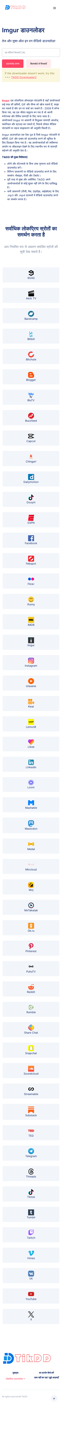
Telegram (31, 1156)
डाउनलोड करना (12, 63)
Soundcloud (31, 1073)
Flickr (31, 584)
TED (31, 1135)
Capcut (31, 441)
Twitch (31, 1237)
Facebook (31, 543)
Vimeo (31, 1258)
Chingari (31, 461)
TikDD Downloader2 (24, 77)
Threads (31, 1176)
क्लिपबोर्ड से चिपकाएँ (38, 63)
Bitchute (31, 359)
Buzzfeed (31, 420)
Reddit (31, 992)
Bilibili (31, 339)
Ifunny (31, 604)
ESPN (31, 522)
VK (31, 1278)
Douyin (31, 502)
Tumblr (31, 1217)
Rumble (31, 1012)
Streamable (31, 1094)
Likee (31, 746)
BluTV (31, 400)
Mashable (31, 807)
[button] (15, 1379)
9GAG (31, 278)
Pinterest (31, 951)
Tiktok (31, 1197)
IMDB (31, 624)
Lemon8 (31, 727)
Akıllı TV (31, 298)
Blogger (31, 379)
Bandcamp (31, 318)
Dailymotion (31, 482)
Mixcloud (31, 869)
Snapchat (31, 1053)
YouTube (31, 1299)
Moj (31, 890)
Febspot (31, 563)
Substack (31, 1115)
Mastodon (31, 828)
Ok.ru (31, 930)
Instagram (31, 665)
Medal (31, 849)
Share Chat (31, 1032)
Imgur (6, 100)
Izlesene (31, 686)
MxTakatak (31, 910)
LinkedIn (31, 767)
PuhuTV (31, 971)
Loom (31, 787)
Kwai (31, 706)
